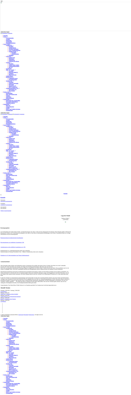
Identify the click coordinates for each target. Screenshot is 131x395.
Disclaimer (26, 314)
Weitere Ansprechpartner (6, 210)
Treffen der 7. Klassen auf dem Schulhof (9, 294)
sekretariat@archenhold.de (6, 201)
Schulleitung (3, 301)
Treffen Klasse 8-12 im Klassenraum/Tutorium (11, 296)
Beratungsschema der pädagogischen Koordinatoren (12, 237)
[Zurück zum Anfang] (2, 1)
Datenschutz (31, 314)
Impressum (20, 314)
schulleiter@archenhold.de (6, 204)
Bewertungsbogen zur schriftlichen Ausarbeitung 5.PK (12, 242)
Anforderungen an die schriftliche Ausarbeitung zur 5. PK (13, 247)
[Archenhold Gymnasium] (6, 33)
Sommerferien (4, 291)
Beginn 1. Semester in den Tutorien (8, 299)
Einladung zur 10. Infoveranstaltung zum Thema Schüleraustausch (15, 255)
